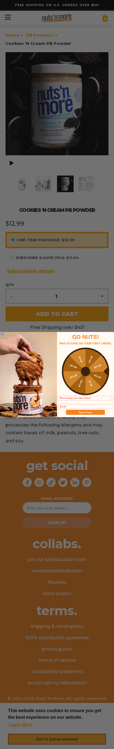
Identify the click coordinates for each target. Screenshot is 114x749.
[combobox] (84, 398)
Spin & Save (85, 412)
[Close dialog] (2, 334)
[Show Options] (111, 398)
